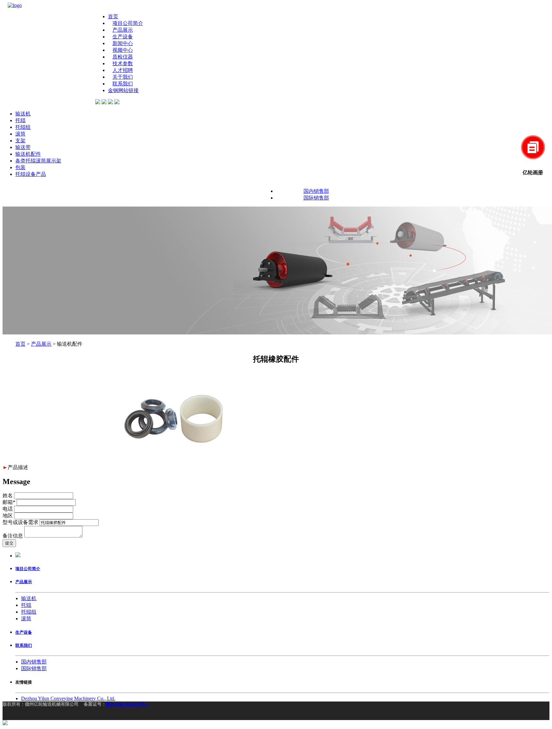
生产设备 (122, 36)
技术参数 (122, 63)
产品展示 (122, 30)
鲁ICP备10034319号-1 (127, 704)
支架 (20, 140)
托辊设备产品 (30, 174)
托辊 (20, 120)
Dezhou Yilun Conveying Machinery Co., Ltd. (68, 698)
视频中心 (122, 50)
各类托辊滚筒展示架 (38, 160)
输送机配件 (28, 154)
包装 (20, 167)
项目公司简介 (127, 23)
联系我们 (122, 83)
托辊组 (23, 127)
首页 (113, 16)
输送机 (23, 113)
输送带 (23, 147)
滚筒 (20, 134)
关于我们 (122, 77)
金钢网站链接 (123, 90)
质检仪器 (122, 56)
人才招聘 (122, 70)
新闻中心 (122, 43)
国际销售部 (316, 197)
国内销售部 (316, 191)
